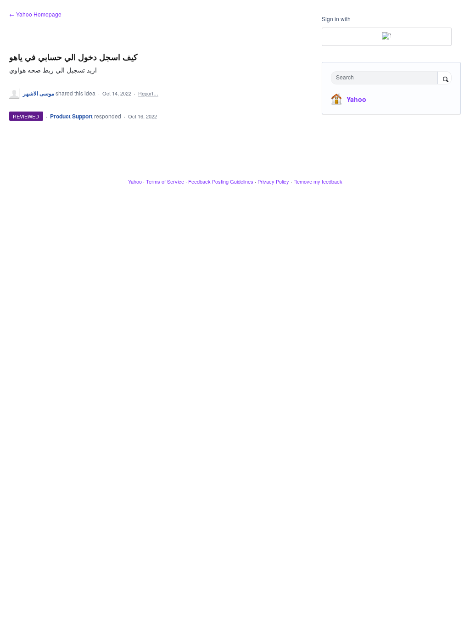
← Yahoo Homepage (35, 14)
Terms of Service (165, 181)
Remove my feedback (317, 181)
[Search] (444, 78)
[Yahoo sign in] (387, 37)
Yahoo (356, 99)
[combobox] (386, 78)
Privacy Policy (273, 181)
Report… (148, 93)
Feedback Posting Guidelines (220, 181)
